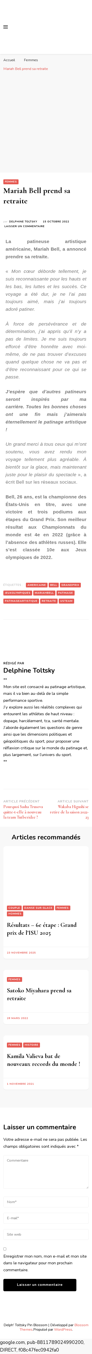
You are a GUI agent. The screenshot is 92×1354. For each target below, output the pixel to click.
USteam (66, 601)
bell (53, 585)
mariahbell (44, 593)
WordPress (63, 1329)
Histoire (31, 1045)
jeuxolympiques (18, 593)
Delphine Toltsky (23, 221)
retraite (49, 601)
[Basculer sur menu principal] (5, 26)
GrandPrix (70, 585)
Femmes (11, 181)
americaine (36, 585)
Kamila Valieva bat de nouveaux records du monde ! (43, 1060)
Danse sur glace (38, 908)
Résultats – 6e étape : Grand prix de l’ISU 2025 (42, 929)
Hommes (15, 913)
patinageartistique (21, 601)
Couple (14, 908)
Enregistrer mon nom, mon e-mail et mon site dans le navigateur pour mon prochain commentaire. (45, 1263)
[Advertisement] (46, 124)
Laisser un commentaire (24, 226)
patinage (65, 593)
